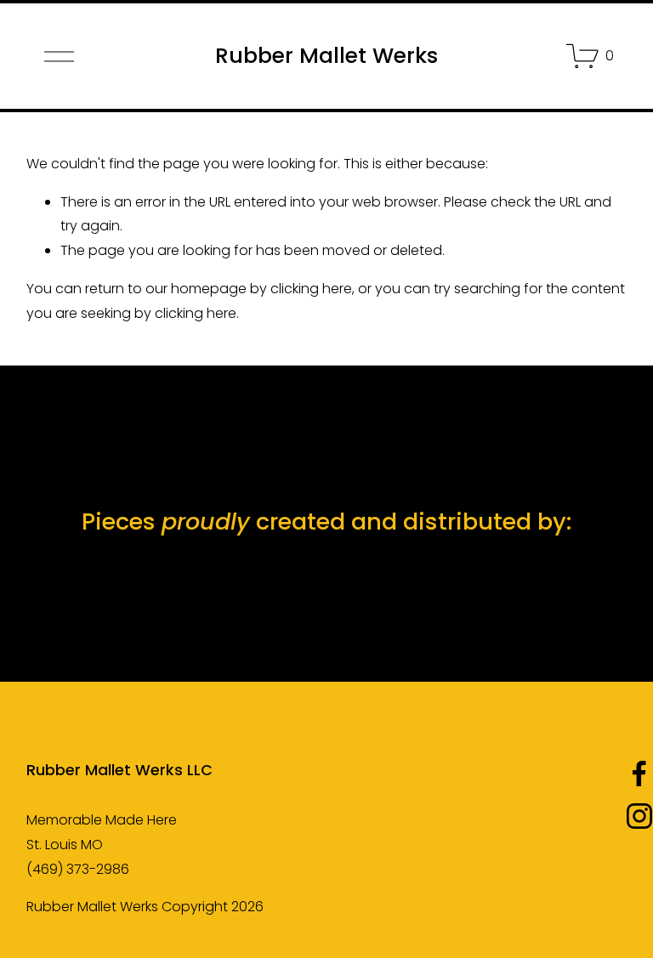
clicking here (311, 288)
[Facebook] (639, 773)
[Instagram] (639, 816)
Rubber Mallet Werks (326, 56)
